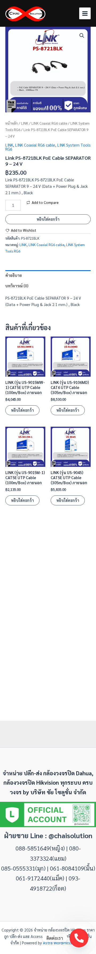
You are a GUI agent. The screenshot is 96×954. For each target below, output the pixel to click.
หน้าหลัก (11, 123)
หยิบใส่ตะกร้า (48, 219)
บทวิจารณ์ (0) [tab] (16, 285)
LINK (24, 123)
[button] (82, 35)
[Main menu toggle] (85, 13)
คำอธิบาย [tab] (13, 275)
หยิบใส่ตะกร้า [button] (22, 410)
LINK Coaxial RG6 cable (49, 123)
